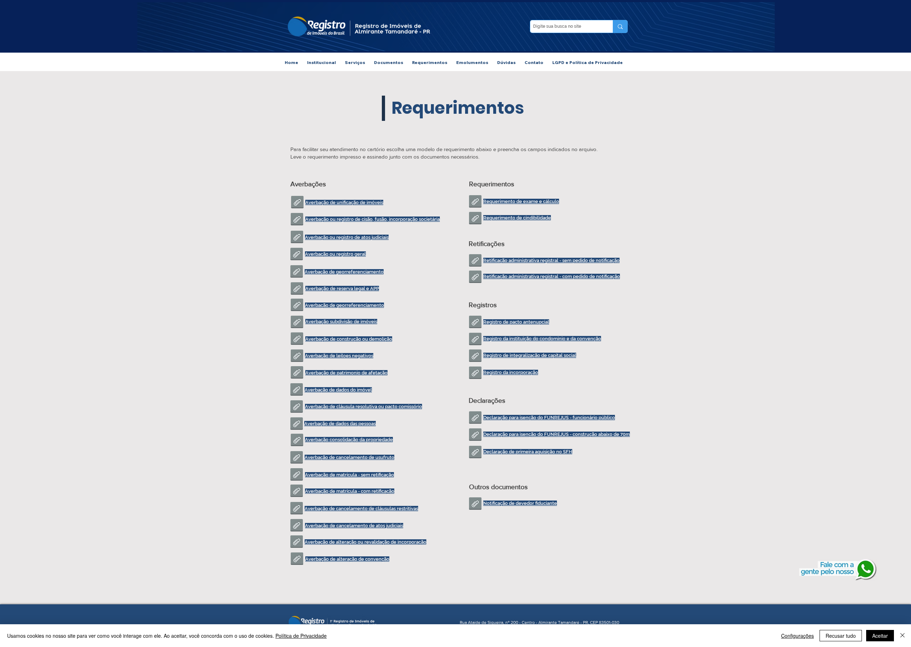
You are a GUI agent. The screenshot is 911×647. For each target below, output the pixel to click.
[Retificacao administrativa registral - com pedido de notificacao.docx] (475, 278)
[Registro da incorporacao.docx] (475, 374)
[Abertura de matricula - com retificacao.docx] (297, 492)
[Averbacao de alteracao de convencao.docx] (297, 559)
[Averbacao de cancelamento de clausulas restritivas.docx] (297, 509)
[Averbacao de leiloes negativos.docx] (297, 356)
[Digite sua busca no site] (620, 26)
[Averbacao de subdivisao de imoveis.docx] (297, 323)
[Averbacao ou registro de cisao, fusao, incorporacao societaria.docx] (297, 220)
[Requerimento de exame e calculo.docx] (475, 202)
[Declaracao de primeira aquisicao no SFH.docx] (475, 453)
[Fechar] (902, 635)
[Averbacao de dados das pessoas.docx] (297, 424)
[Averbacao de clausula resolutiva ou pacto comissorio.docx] (297, 407)
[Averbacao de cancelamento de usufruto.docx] (297, 458)
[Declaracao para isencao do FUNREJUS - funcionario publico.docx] (475, 418)
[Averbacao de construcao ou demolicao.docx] (297, 339)
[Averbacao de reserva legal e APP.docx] (297, 289)
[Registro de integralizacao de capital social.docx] (475, 356)
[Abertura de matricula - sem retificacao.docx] (297, 475)
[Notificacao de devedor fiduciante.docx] (475, 504)
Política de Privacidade (301, 635)
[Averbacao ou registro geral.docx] (297, 255)
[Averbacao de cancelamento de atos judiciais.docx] (297, 526)
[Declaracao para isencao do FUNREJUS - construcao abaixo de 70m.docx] (475, 435)
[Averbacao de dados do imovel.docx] (297, 390)
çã (388, 474)
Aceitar (880, 635)
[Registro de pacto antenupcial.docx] (475, 323)
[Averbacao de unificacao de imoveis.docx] (297, 203)
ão (505, 417)
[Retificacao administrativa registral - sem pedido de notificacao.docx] (475, 261)
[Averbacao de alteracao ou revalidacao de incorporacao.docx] (297, 542)
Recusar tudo (841, 635)
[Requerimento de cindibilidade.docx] (475, 219)
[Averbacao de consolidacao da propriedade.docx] (297, 441)
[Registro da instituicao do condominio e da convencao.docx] (475, 340)
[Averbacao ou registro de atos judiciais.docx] (297, 238)
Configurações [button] (797, 635)
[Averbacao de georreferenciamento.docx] (297, 306)
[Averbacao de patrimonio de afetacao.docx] (297, 373)
